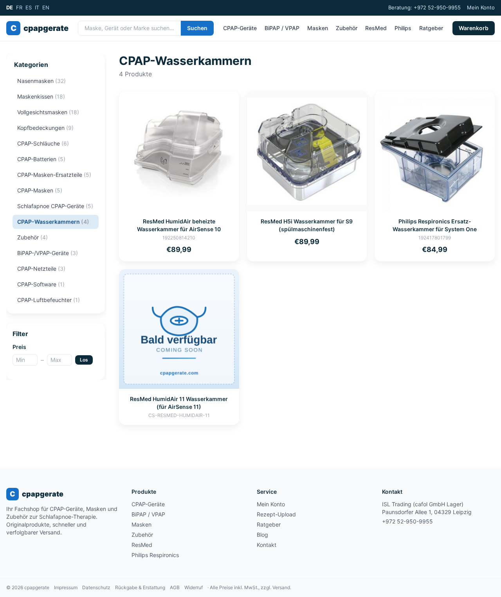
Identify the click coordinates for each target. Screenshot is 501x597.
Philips (403, 28)
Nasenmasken (41, 80)
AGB (175, 587)
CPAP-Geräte (240, 28)
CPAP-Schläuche (43, 143)
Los (84, 360)
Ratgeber (431, 28)
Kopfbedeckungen (45, 127)
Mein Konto (481, 7)
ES (28, 7)
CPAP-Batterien (41, 159)
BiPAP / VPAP (282, 28)
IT (37, 7)
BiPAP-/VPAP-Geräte (47, 253)
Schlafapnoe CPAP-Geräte (55, 206)
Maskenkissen (41, 96)
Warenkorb (473, 28)
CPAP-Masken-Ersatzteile (54, 174)
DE (9, 7)
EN (45, 7)
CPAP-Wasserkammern (53, 221)
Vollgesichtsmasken (48, 112)
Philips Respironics (155, 555)
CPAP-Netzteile (41, 268)
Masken (317, 28)
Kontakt (266, 544)
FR (19, 7)
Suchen (197, 28)
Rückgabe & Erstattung (140, 587)
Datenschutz (96, 587)
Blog (262, 534)
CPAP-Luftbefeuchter (48, 300)
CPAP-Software (41, 284)
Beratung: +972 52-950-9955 (424, 7)
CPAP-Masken (39, 190)
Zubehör (346, 28)
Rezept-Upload (276, 514)
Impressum (65, 587)
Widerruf (193, 587)
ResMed (376, 28)
